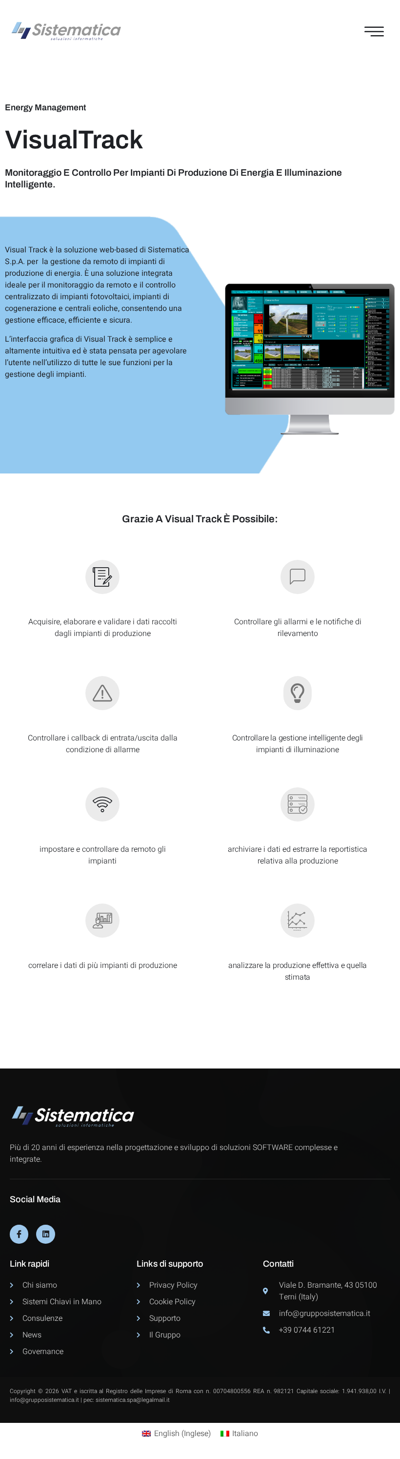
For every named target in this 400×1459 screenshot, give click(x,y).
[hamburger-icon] (371, 31)
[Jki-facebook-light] (19, 1234)
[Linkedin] (45, 1234)
